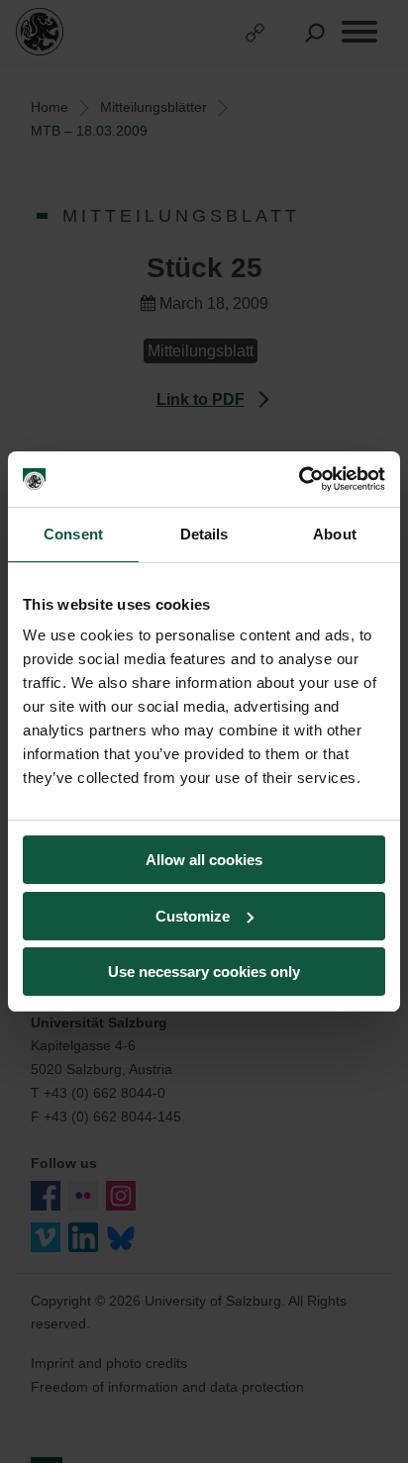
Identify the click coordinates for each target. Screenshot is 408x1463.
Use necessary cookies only (204, 971)
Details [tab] (204, 534)
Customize (192, 916)
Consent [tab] (73, 534)
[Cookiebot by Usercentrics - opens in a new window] (298, 479)
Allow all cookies (204, 859)
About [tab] (335, 534)
